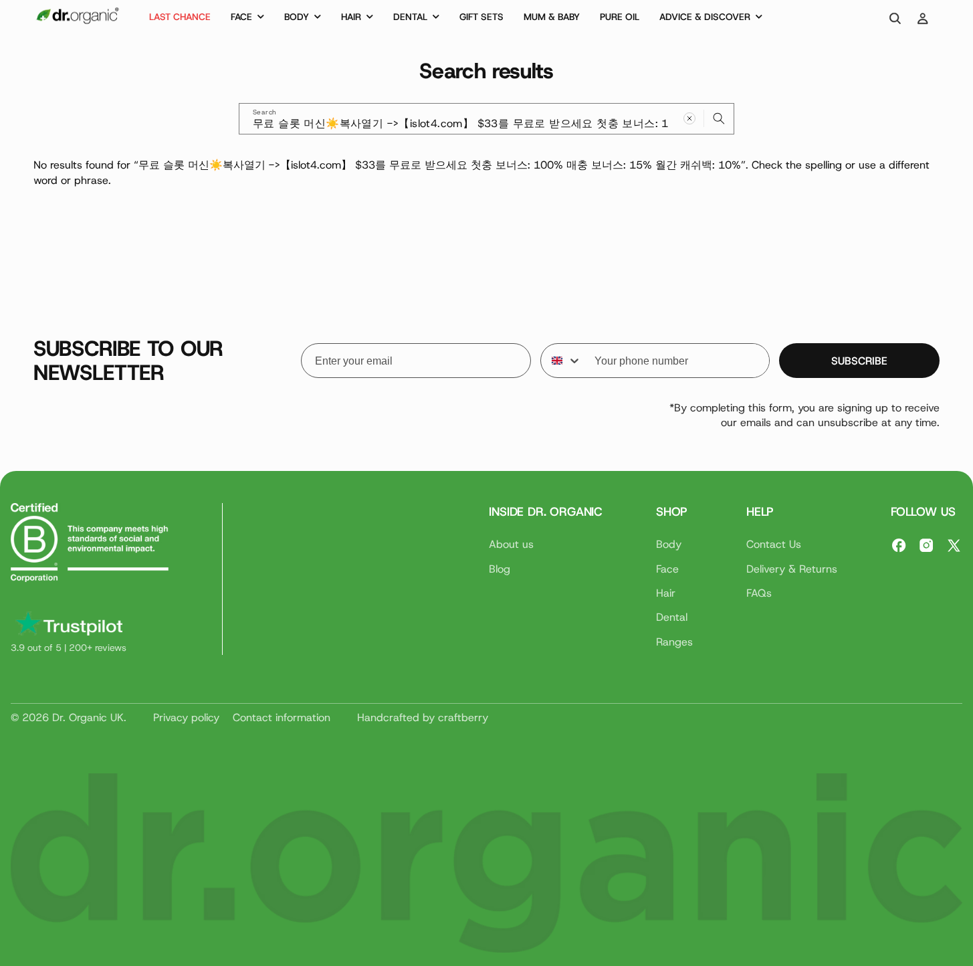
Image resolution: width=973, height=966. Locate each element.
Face (667, 568)
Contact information (281, 717)
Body (668, 544)
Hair (665, 592)
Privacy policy (186, 717)
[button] (247, 19)
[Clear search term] (689, 118)
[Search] (719, 118)
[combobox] (486, 119)
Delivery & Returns (791, 568)
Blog (499, 568)
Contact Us (773, 544)
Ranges (674, 641)
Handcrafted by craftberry (422, 717)
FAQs (759, 592)
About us (511, 544)
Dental (671, 617)
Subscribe (859, 360)
